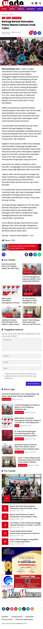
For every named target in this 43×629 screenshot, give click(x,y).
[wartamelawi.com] (13, 3)
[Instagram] (11, 609)
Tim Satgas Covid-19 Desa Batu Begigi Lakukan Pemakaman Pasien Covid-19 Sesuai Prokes (25, 524)
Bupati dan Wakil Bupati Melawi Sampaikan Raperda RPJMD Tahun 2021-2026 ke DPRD (24, 507)
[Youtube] (16, 609)
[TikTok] (24, 609)
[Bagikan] (39, 33)
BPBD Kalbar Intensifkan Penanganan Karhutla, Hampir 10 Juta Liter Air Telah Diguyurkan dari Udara (11, 300)
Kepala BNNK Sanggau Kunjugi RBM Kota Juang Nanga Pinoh (24, 540)
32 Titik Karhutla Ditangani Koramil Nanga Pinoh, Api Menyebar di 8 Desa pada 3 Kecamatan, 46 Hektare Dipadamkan (31, 300)
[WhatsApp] (39, 254)
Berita (5, 294)
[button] (32, 3)
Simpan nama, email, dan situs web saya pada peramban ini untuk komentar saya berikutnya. (20, 376)
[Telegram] (35, 254)
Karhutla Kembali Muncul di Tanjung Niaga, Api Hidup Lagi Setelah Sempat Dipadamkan (10, 266)
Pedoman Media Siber (24, 619)
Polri (3, 18)
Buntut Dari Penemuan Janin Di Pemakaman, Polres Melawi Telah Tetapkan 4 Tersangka (23, 516)
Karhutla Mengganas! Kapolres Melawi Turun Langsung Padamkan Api (31, 279)
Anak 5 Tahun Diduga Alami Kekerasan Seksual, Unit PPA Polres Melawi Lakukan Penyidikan (31, 322)
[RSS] (32, 609)
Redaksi (5, 617)
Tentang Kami (16, 617)
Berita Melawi (28, 272)
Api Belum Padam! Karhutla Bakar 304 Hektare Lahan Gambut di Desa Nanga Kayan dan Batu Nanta (11, 322)
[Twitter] (31, 254)
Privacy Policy (7, 619)
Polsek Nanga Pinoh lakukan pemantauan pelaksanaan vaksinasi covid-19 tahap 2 (24, 532)
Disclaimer (29, 617)
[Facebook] (26, 254)
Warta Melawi (16, 18)
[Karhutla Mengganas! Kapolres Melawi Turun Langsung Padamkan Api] (31, 269)
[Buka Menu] (36, 3)
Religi (8, 18)
